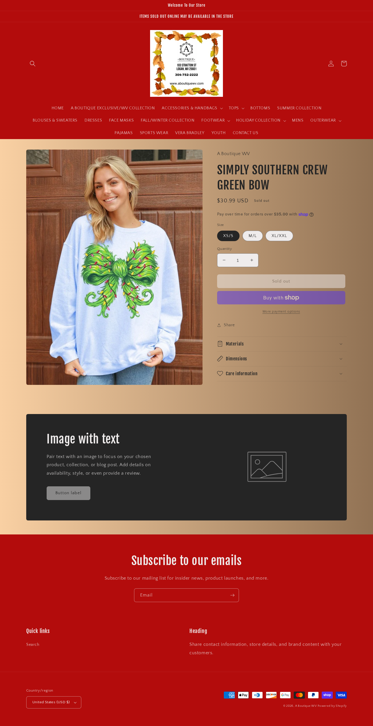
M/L (253, 235)
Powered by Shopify (332, 706)
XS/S (228, 235)
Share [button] (229, 325)
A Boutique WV (306, 706)
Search (33, 644)
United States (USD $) (51, 702)
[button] (32, 63)
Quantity (224, 248)
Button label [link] (68, 492)
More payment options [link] (281, 311)
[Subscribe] (232, 595)
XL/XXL (279, 235)
